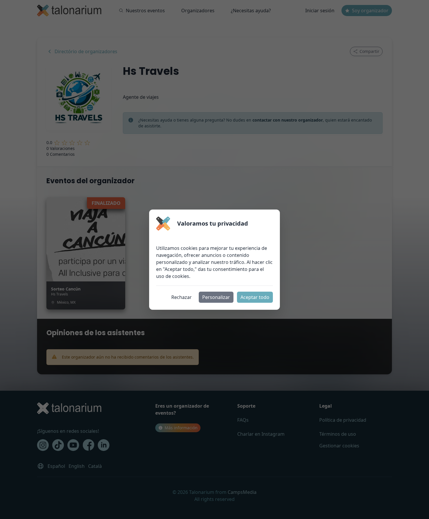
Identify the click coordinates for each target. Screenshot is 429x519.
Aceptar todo (254, 297)
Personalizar (216, 297)
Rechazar (181, 297)
